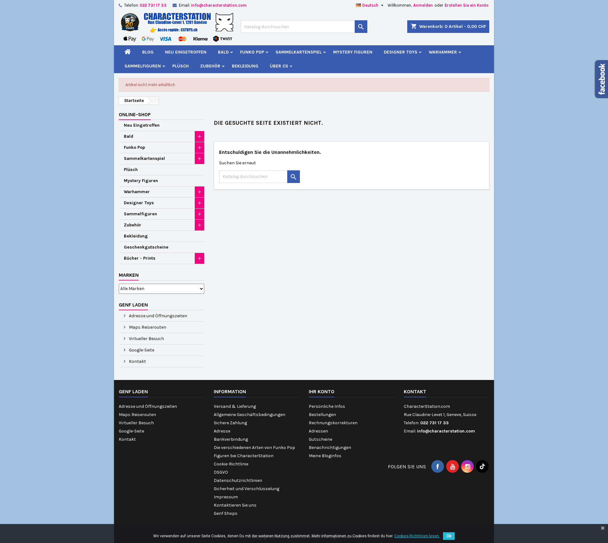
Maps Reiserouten (147, 327)
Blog (148, 52)
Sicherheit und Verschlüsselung (246, 488)
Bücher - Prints (139, 258)
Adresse (222, 431)
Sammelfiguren (142, 66)
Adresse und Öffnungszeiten (157, 316)
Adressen (318, 431)
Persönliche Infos (327, 406)
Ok (448, 536)
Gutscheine (320, 439)
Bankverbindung (231, 439)
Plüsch (180, 66)
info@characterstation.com (219, 5)
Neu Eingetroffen (185, 52)
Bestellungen (322, 414)
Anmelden (423, 5)
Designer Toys (400, 52)
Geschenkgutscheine (146, 247)
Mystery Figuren (352, 52)
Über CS (279, 66)
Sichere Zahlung (230, 423)
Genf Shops (226, 513)
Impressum (226, 497)
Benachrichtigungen (330, 447)
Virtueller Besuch (146, 338)
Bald (223, 52)
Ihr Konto (321, 391)
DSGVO (221, 472)
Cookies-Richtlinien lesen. (417, 536)
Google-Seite (141, 350)
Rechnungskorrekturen (333, 423)
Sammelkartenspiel (299, 52)
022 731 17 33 (153, 5)
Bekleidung (245, 66)
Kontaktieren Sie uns (235, 505)
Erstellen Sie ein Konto (467, 5)
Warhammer (443, 52)
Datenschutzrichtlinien (238, 480)
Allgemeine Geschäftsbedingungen (249, 414)
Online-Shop (135, 114)
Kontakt (137, 361)
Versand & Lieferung (235, 406)
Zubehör (210, 66)
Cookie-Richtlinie (231, 464)
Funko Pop (252, 52)
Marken (129, 275)
